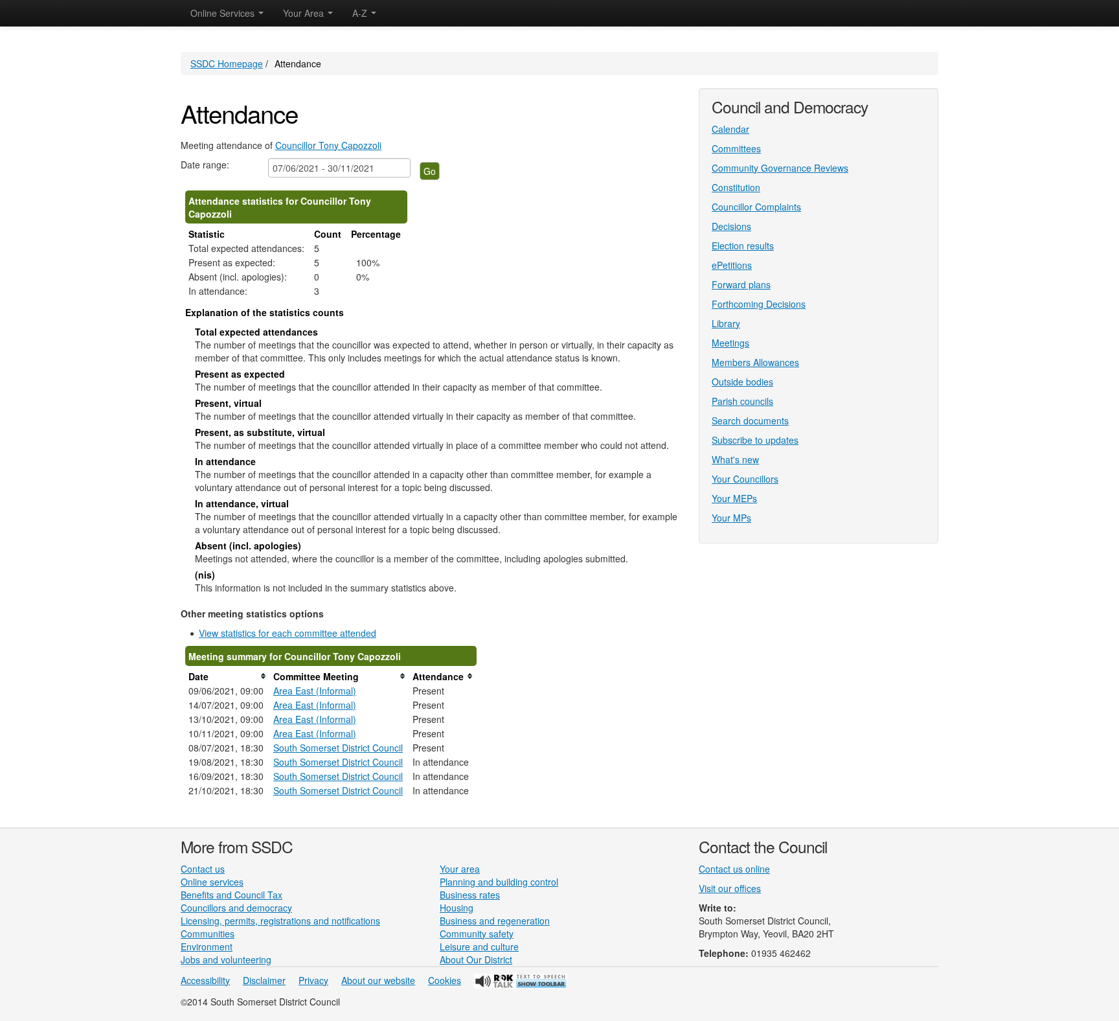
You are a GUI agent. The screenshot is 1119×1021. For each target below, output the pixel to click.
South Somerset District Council (338, 747)
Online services (212, 881)
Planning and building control (499, 881)
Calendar (730, 128)
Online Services (223, 12)
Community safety (477, 933)
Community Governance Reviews (780, 167)
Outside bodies (742, 381)
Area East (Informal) (314, 690)
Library (726, 323)
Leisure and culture (479, 946)
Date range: (205, 164)
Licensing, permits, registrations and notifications (280, 920)
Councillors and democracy (236, 907)
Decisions (731, 226)
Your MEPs (734, 498)
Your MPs (731, 517)
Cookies (444, 980)
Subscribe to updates (755, 439)
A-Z (361, 12)
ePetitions (732, 264)
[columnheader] (227, 676)
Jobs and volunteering (226, 959)
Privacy (313, 980)
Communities (207, 933)
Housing (456, 907)
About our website (378, 980)
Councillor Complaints (756, 206)
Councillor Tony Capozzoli (328, 145)
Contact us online (734, 868)
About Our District (476, 959)
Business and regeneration (495, 920)
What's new (735, 459)
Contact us (203, 868)
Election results (743, 245)
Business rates (470, 894)
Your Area (304, 12)
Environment (206, 946)
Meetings (730, 342)
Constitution (736, 187)
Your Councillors (745, 478)
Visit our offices (730, 888)
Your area (460, 868)
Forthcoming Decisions (759, 303)
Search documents (750, 420)
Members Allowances (755, 362)
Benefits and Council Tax (231, 894)
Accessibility (205, 980)
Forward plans (741, 284)
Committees (736, 148)
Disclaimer (264, 980)
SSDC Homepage (226, 63)
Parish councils (742, 401)
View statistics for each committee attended (287, 632)
